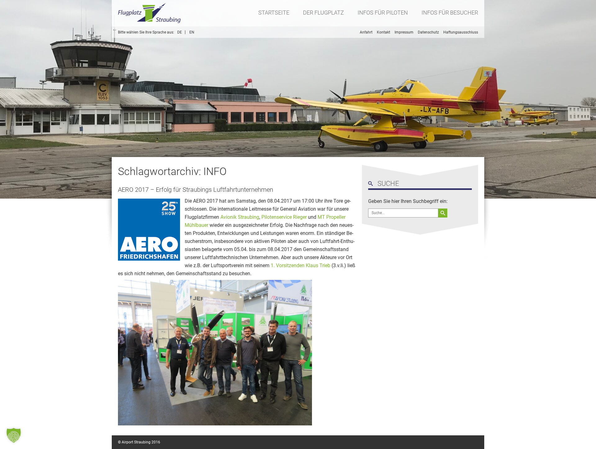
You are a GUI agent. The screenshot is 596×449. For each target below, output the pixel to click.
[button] (13, 435)
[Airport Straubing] (149, 13)
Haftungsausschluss (460, 32)
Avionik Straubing (239, 217)
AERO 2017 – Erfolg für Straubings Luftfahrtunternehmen (195, 189)
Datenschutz (428, 32)
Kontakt (383, 32)
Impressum (404, 32)
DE (179, 32)
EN (191, 32)
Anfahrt (366, 32)
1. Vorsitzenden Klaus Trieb (300, 265)
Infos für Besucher (450, 12)
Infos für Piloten (383, 12)
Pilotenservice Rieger (284, 217)
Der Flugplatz (323, 12)
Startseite (273, 12)
